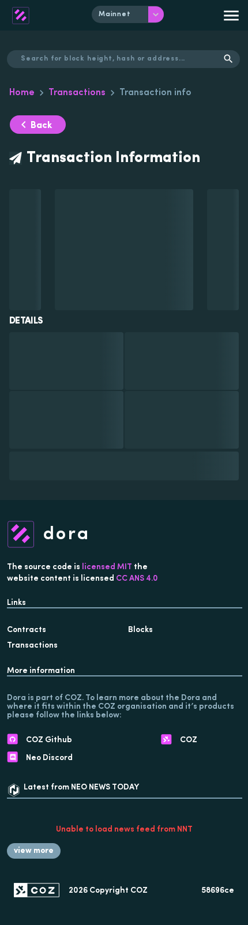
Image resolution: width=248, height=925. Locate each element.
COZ (139, 890)
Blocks (140, 630)
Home (22, 92)
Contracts (26, 630)
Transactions (77, 92)
